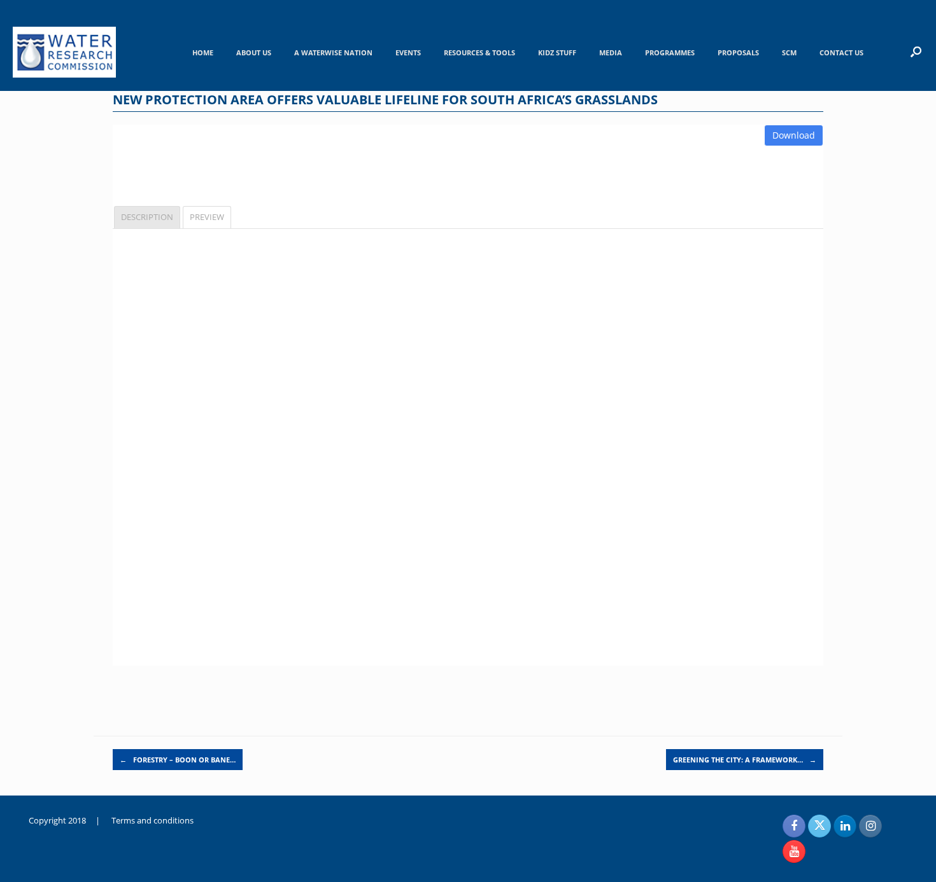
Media (610, 52)
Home (202, 52)
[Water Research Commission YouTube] (794, 851)
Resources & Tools (479, 52)
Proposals (738, 52)
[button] (916, 51)
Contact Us (841, 52)
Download (793, 135)
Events (408, 52)
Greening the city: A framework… (744, 759)
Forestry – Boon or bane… (178, 759)
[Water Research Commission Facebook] (794, 826)
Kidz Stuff (557, 52)
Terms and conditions (152, 820)
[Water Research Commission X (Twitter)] (819, 826)
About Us (253, 52)
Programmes (670, 52)
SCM (789, 52)
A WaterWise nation (333, 52)
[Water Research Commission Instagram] (870, 826)
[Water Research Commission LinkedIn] (844, 826)
